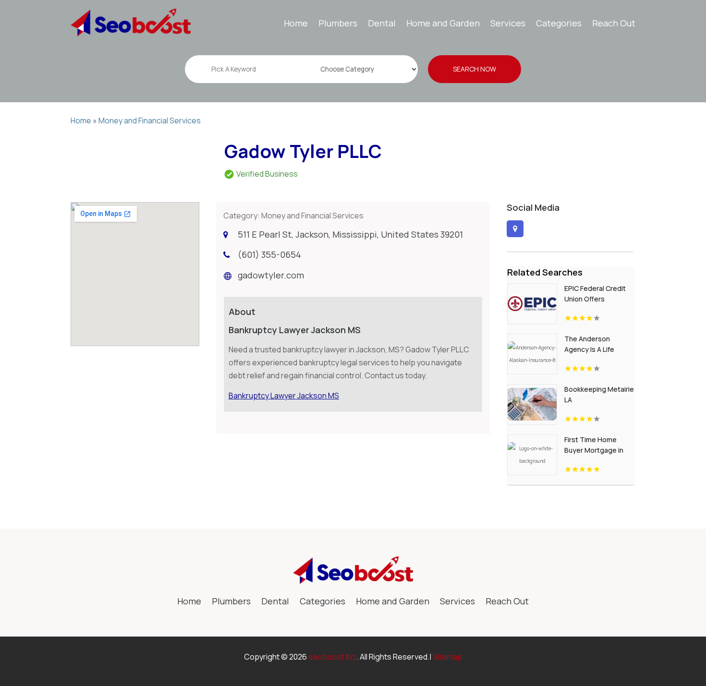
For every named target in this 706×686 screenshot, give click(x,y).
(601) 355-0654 (269, 254)
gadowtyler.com (271, 275)
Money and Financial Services (149, 120)
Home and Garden (443, 23)
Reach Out (613, 23)
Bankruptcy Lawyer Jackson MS (284, 395)
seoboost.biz (332, 656)
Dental (382, 23)
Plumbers (337, 23)
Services (507, 23)
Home (296, 23)
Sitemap (447, 656)
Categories (559, 23)
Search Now (474, 68)
